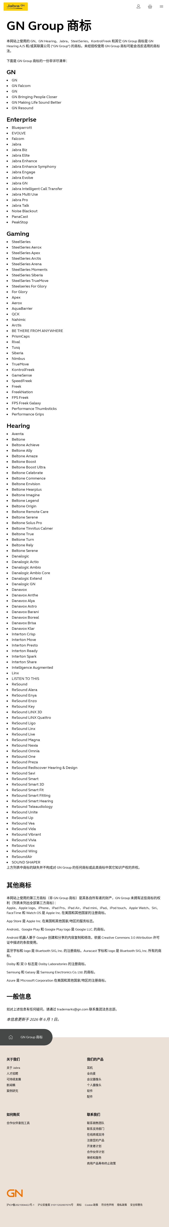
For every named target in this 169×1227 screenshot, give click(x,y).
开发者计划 (94, 1146)
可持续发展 (14, 1079)
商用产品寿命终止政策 (101, 1163)
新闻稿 (11, 1085)
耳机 (90, 1068)
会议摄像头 (94, 1079)
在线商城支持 (95, 1134)
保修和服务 (94, 1157)
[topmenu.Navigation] (162, 7)
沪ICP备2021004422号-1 (20, 1205)
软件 (90, 1091)
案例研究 (12, 1091)
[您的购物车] (150, 7)
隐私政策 (122, 1205)
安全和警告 (136, 1205)
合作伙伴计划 (95, 1152)
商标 (79, 1205)
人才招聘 (12, 1073)
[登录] (138, 7)
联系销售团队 (95, 1123)
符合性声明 (107, 1205)
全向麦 (91, 1073)
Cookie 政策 (91, 1205)
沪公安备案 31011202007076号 (55, 1205)
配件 (90, 1096)
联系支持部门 (95, 1129)
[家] (11, 1037)
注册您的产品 (95, 1140)
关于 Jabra (13, 1068)
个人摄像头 (94, 1085)
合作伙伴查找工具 (18, 1123)
